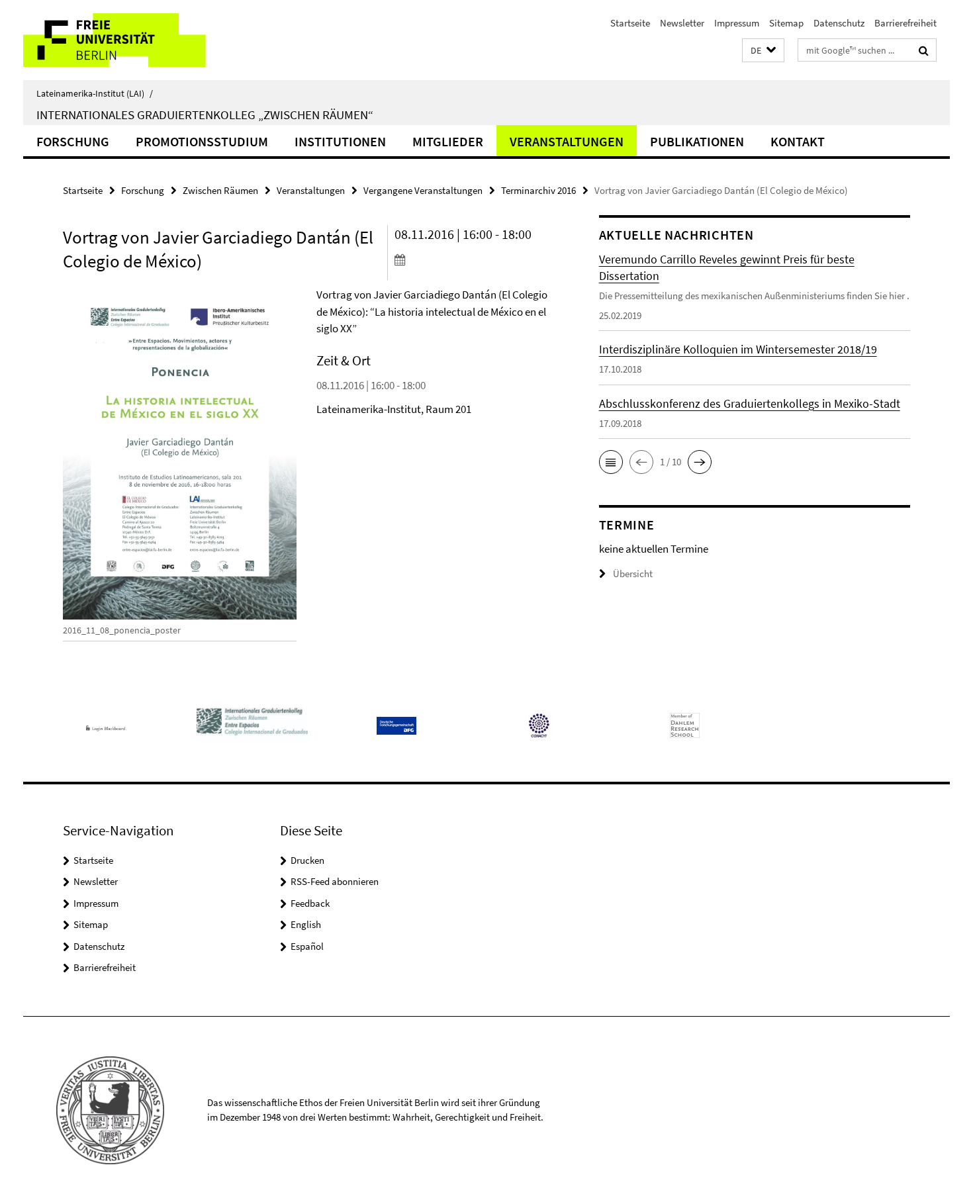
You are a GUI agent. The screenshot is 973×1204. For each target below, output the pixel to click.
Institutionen (340, 141)
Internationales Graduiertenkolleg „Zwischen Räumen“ (204, 114)
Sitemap (786, 23)
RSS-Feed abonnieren (335, 881)
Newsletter (682, 23)
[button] (763, 50)
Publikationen (697, 141)
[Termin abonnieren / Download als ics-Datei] (471, 259)
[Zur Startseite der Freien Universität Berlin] (134, 40)
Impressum (736, 23)
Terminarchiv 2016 (538, 190)
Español (307, 946)
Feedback (310, 903)
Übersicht (633, 573)
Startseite (630, 23)
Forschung (72, 141)
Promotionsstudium (202, 141)
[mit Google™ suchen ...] (923, 50)
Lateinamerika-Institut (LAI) (94, 93)
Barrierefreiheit (905, 23)
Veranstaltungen (567, 141)
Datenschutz (838, 23)
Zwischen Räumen (220, 190)
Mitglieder (447, 141)
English (306, 924)
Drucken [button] (307, 860)
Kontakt (797, 141)
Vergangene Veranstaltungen (423, 190)
